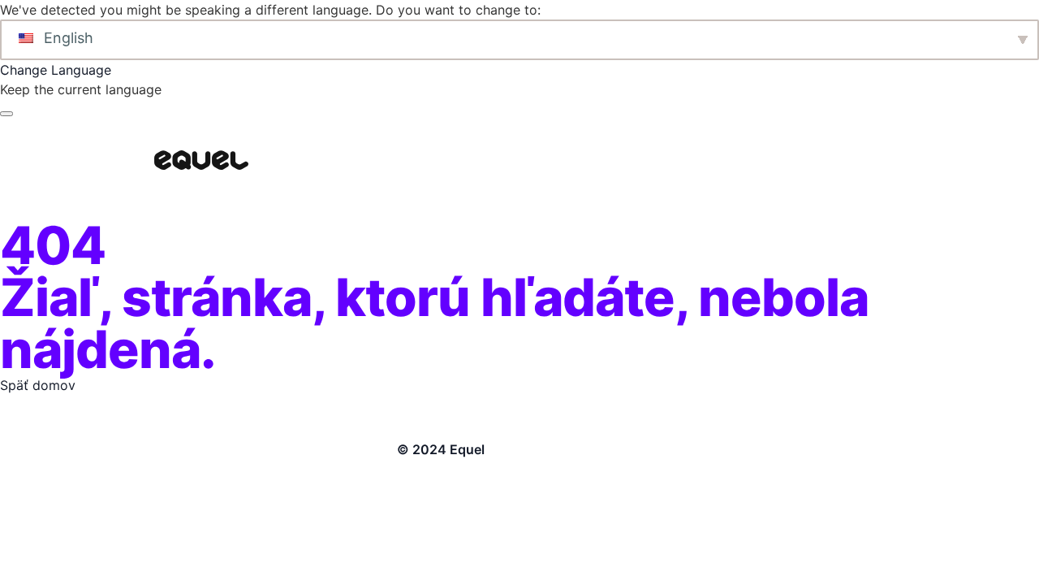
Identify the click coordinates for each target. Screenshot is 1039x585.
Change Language (55, 70)
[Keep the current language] (6, 113)
